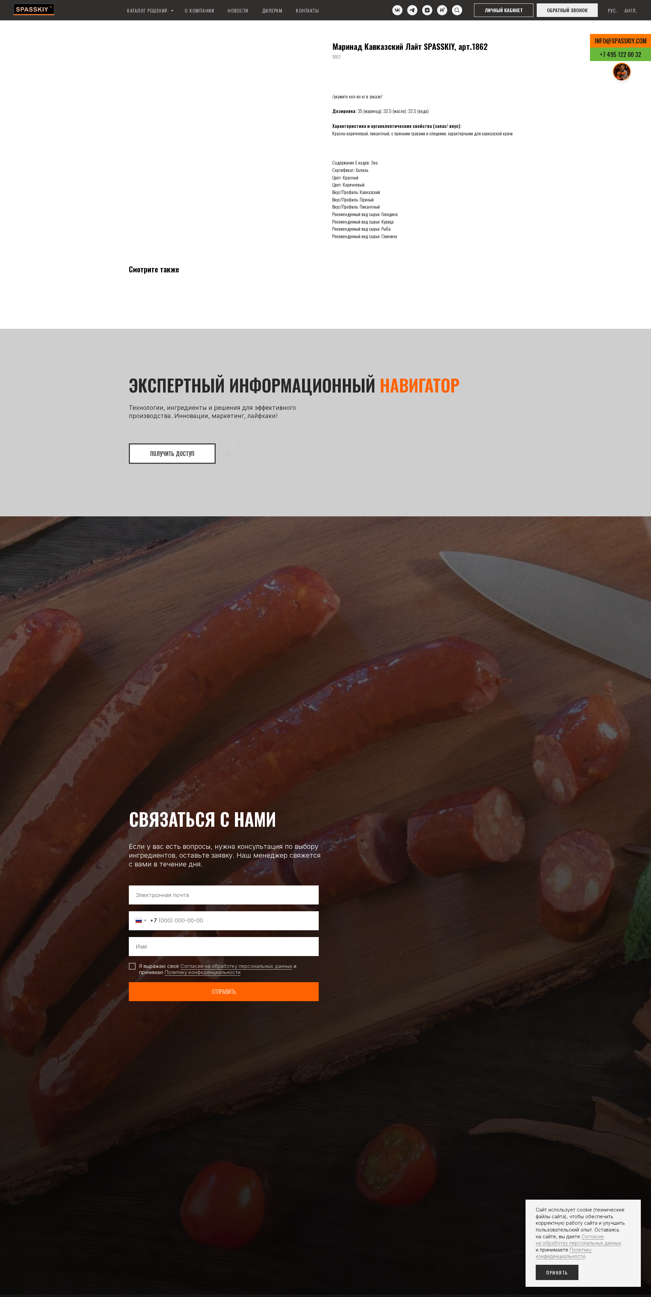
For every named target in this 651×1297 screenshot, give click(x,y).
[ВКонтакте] (397, 10)
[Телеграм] (412, 10)
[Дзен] (427, 10)
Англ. (631, 10)
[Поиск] (457, 10)
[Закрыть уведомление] (635, 1204)
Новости (238, 10)
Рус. (613, 10)
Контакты (307, 10)
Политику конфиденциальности (202, 972)
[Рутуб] (442, 10)
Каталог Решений (148, 10)
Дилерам (272, 10)
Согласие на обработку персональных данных (236, 966)
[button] (567, 10)
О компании (199, 10)
